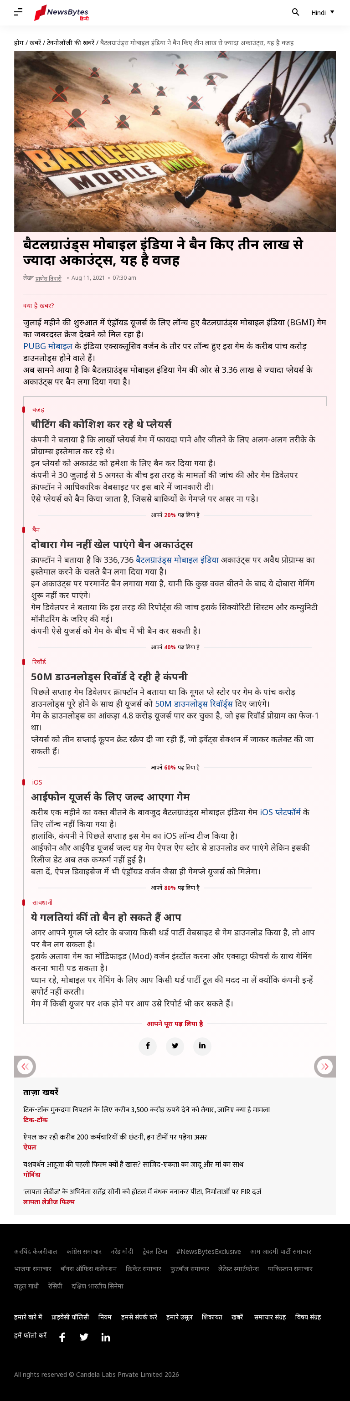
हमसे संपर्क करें (139, 1317)
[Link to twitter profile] (84, 1337)
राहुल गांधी (26, 1286)
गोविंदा (32, 1174)
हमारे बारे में (28, 1317)
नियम (105, 1317)
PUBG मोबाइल (47, 345)
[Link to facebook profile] (62, 1337)
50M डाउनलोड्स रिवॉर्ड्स (194, 703)
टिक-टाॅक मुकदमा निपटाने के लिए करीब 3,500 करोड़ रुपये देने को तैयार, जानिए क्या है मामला (146, 1110)
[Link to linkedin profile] (106, 1337)
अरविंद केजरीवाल (35, 1251)
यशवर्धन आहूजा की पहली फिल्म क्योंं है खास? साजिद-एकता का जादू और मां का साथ (133, 1165)
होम (19, 42)
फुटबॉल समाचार (189, 1268)
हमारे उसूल (179, 1317)
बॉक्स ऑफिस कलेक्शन (89, 1268)
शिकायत (212, 1317)
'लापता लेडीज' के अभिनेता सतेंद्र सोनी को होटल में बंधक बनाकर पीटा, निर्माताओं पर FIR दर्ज (142, 1192)
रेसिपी (55, 1286)
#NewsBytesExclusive (208, 1251)
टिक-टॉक (35, 1120)
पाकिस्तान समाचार (290, 1268)
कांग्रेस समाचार (84, 1251)
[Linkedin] (202, 1046)
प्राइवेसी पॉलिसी (70, 1317)
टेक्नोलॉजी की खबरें (70, 42)
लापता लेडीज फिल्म (49, 1202)
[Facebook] (148, 1046)
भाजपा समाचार (32, 1268)
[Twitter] (175, 1046)
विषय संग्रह (308, 1317)
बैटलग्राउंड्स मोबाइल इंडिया (177, 559)
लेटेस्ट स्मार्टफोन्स (238, 1268)
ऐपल (29, 1147)
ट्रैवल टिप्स (155, 1251)
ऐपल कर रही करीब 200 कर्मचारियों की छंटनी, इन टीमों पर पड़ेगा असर (115, 1137)
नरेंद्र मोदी (122, 1251)
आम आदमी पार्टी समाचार (280, 1251)
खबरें (35, 42)
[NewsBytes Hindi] (61, 13)
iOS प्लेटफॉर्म (280, 811)
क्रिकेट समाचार (143, 1268)
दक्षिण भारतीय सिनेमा (98, 1286)
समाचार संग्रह (270, 1317)
